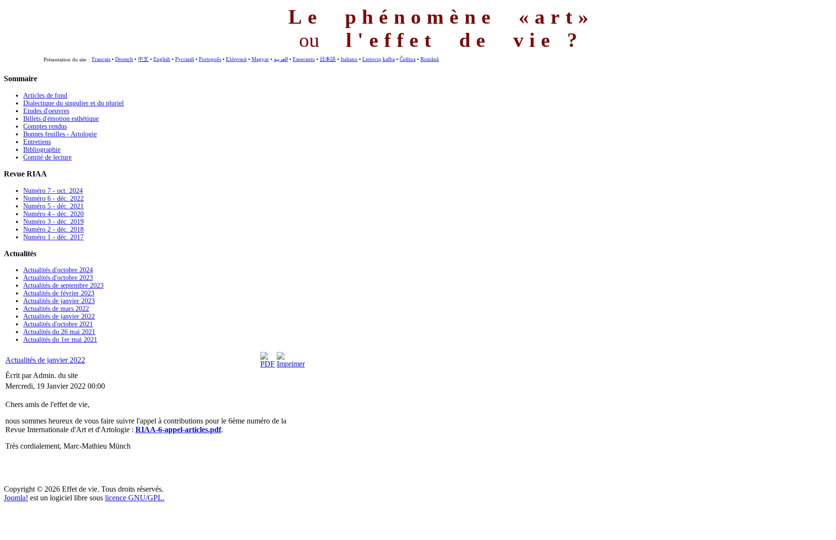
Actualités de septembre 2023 (63, 285)
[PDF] (267, 364)
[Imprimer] (291, 364)
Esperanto (304, 59)
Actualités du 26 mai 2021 (59, 332)
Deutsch (124, 59)
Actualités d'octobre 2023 (58, 277)
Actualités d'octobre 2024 (58, 270)
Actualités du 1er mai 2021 (60, 339)
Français (101, 59)
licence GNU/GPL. (134, 498)
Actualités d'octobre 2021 (58, 324)
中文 (143, 59)
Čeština (408, 59)
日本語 (328, 59)
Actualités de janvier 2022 (59, 316)
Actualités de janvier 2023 (59, 301)
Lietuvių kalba (378, 59)
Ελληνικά (236, 59)
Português (210, 59)
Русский (184, 59)
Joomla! (16, 498)
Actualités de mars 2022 (56, 308)
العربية (281, 59)
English (161, 59)
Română (429, 59)
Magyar (260, 59)
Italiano (349, 59)
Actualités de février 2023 (58, 293)
